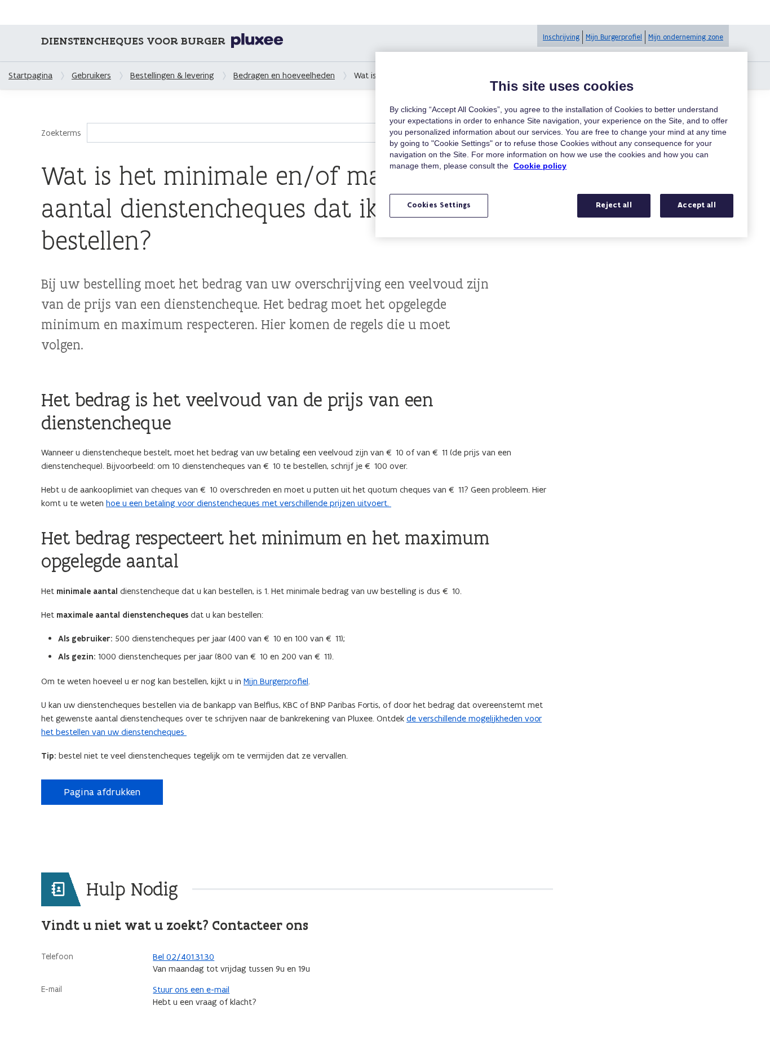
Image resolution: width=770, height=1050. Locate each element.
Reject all (613, 205)
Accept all (696, 205)
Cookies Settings (439, 205)
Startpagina (30, 75)
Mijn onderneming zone (685, 37)
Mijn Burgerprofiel (614, 37)
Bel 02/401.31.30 (183, 956)
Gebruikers (91, 75)
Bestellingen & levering (172, 75)
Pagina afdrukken (102, 792)
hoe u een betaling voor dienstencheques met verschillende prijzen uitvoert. (248, 503)
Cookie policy (540, 165)
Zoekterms (61, 132)
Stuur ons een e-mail (191, 989)
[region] (561, 144)
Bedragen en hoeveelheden (284, 75)
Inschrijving (561, 37)
